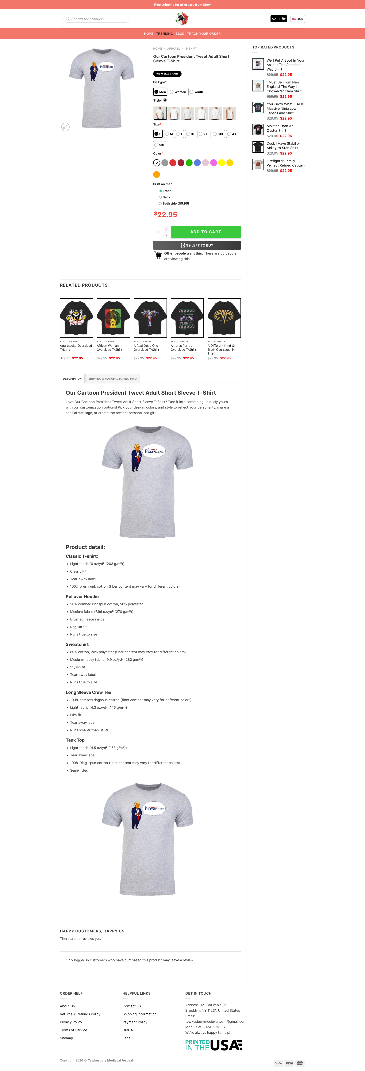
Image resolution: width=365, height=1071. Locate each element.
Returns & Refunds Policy (80, 1014)
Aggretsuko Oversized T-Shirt (76, 347)
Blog (179, 33)
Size (157, 124)
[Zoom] (65, 127)
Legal (127, 1038)
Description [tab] (72, 378)
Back (166, 197)
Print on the (162, 184)
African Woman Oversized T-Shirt (109, 347)
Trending (164, 33)
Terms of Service (73, 1030)
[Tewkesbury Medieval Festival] (182, 18)
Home (148, 33)
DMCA (128, 1030)
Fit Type (160, 82)
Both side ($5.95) (176, 203)
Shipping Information (140, 1014)
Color (158, 153)
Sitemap (66, 1038)
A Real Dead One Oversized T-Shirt (146, 347)
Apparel (173, 48)
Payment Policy (135, 1022)
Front (167, 191)
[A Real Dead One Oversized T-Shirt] (150, 318)
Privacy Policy (71, 1022)
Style (159, 100)
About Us (67, 1006)
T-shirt (191, 48)
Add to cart (205, 231)
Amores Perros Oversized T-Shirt (183, 347)
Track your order (204, 33)
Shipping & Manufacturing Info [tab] (112, 378)
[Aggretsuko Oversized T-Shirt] (76, 318)
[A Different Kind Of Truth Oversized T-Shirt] (224, 318)
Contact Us (132, 1006)
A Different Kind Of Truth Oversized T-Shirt (221, 349)
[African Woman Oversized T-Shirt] (113, 318)
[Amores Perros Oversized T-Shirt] (187, 318)
